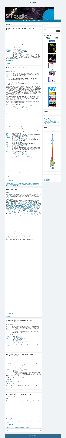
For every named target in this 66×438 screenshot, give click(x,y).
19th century (20, 183)
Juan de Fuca (17, 207)
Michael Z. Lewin (17, 184)
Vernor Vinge (8, 229)
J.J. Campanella (16, 46)
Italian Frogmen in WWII (35, 236)
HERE (22, 47)
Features (10, 20)
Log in (46, 177)
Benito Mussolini (8, 237)
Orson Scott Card (30, 216)
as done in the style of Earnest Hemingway (25, 202)
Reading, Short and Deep (24, 20)
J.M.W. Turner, (17, 208)
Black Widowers (29, 101)
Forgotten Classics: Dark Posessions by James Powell (19, 394)
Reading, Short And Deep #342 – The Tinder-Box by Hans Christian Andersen (52, 121)
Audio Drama (8, 183)
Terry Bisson (37, 218)
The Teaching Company (17, 235)
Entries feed (46, 178)
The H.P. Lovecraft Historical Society (24, 209)
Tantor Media (25, 231)
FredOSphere (12, 219)
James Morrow (20, 220)
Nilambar (41, 436)
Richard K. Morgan (18, 233)
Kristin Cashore (12, 216)
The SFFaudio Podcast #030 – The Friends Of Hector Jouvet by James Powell (19, 355)
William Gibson (14, 223)
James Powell (16, 50)
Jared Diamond (17, 234)
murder (21, 427)
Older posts (8, 430)
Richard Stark (26, 201)
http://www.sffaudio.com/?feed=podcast (12, 381)
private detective (36, 184)
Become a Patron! (46, 24)
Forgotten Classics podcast (22, 328)
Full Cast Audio (37, 215)
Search (45, 29)
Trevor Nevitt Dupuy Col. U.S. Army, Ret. (24, 236)
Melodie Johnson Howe (12, 184)
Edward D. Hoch (22, 152)
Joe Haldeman (20, 203)
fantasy (17, 350)
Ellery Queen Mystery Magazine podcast (16, 67)
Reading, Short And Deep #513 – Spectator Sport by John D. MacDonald (51, 119)
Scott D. (46, 118)
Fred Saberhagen (36, 212)
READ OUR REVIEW (14, 203)
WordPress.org (47, 180)
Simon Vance (21, 208)
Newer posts (38, 430)
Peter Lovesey (32, 184)
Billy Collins (12, 204)
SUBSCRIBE (12, 178)
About (6, 20)
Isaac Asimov (37, 101)
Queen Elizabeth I (11, 207)
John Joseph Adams (25, 91)
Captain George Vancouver (30, 207)
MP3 (14, 51)
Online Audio (15, 183)
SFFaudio (33, 2)
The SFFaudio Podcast (16, 20)
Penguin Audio (24, 215)
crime (23, 183)
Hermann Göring (13, 214)
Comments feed (47, 179)
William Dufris (22, 221)
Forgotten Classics (19, 339)
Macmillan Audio (18, 216)
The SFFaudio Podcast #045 (13, 189)
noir (29, 184)
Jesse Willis (11, 60)
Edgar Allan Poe (10, 208)
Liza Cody (7, 184)
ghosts (15, 427)
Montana (21, 184)
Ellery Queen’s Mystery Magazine (13, 58)
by (31, 218)
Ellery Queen (30, 183)
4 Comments (20, 185)
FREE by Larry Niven (19, 222)
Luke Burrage (25, 220)
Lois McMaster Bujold (13, 210)
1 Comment (28, 427)
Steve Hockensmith (16, 143)
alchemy (13, 350)
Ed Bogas (28, 105)
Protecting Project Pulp (41, 20)
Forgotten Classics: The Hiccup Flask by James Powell (20, 320)
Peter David (15, 217)
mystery (23, 184)
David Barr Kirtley (33, 91)
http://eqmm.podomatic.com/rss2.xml (12, 176)
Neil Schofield (27, 184)
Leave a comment (26, 350)
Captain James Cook (22, 207)
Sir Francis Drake (35, 206)
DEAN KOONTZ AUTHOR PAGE (32, 211)
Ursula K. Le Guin (16, 224)
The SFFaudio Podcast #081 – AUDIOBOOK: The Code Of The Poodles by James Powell (21, 29)
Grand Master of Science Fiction (32, 203)
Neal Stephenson (16, 221)
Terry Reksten (29, 206)
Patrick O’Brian (37, 207)
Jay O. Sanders (15, 212)
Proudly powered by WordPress (28, 436)
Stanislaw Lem (35, 230)
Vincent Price (32, 204)
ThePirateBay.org (8, 220)
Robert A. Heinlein (24, 232)
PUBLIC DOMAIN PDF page (33, 20)
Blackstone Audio (35, 209)
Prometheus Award (33, 233)
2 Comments (8, 63)
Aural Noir (11, 183)
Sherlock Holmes (8, 185)
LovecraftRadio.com (15, 209)
